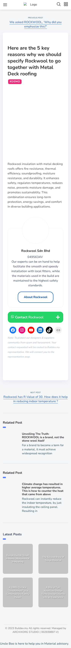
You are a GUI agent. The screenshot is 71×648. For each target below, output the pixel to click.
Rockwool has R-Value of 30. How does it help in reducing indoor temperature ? (35, 399)
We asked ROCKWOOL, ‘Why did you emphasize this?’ (35, 24)
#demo (15, 81)
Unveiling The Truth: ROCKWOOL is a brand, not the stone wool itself (43, 437)
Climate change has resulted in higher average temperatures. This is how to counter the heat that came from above (42, 489)
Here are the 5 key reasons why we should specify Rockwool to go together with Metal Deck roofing (34, 61)
